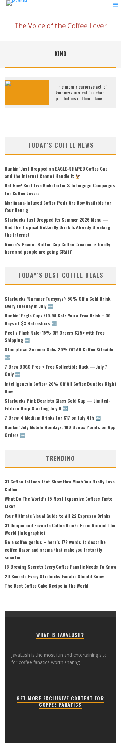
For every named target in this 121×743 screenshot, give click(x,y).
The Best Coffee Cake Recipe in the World (46, 585)
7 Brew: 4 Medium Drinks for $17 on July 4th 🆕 (53, 417)
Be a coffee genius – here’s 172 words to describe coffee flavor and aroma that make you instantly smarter (55, 549)
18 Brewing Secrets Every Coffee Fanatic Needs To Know (60, 566)
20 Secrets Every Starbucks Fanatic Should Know (54, 576)
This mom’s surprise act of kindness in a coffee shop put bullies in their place (81, 92)
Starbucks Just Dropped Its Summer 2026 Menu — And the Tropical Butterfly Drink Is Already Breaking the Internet (57, 227)
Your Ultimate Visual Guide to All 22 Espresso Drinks (57, 515)
